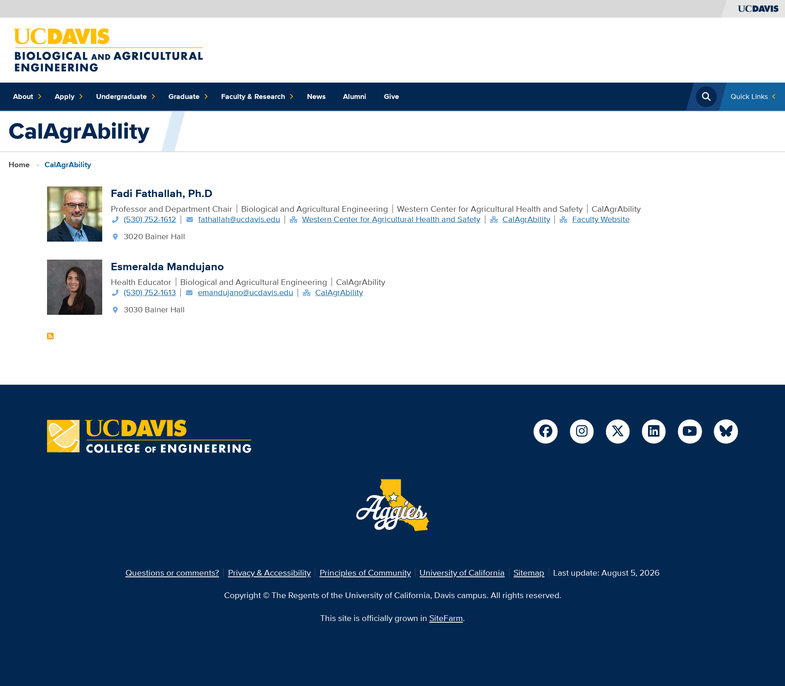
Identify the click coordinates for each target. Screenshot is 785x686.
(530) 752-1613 (150, 292)
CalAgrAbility (526, 219)
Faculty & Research (253, 96)
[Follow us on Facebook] (545, 431)
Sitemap (529, 572)
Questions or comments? (172, 572)
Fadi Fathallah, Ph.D (161, 193)
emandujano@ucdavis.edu (245, 292)
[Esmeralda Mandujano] (74, 286)
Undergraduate (121, 96)
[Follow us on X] (618, 431)
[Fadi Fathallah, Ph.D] (74, 212)
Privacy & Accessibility (269, 572)
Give (391, 96)
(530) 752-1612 (150, 219)
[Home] (108, 49)
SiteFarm (446, 618)
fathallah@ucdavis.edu (239, 219)
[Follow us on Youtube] (690, 431)
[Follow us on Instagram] (582, 431)
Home (19, 164)
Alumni (354, 96)
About (23, 96)
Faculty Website (601, 219)
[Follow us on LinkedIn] (654, 431)
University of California (462, 572)
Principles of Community (365, 572)
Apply (64, 96)
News (316, 96)
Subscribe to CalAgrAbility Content (50, 336)
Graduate (184, 96)
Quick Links (749, 96)
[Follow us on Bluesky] (726, 431)
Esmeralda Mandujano (167, 266)
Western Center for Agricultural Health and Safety (391, 219)
